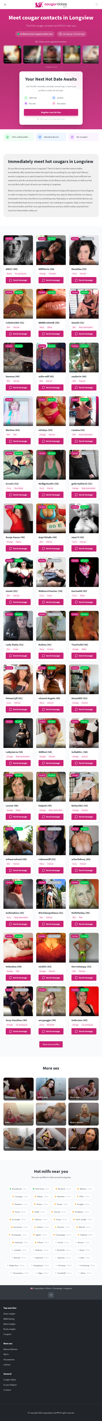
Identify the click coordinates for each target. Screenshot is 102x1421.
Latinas (6, 1364)
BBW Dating (8, 1318)
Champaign (57, 1288)
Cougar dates (9, 1379)
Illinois (48, 1288)
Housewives (8, 1359)
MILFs (6, 1354)
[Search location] (97, 4)
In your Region (10, 1384)
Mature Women (10, 1349)
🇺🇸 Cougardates (37, 1288)
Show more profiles (51, 1044)
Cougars (7, 1334)
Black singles (9, 1323)
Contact (7, 1389)
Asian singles (9, 1313)
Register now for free (51, 112)
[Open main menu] (5, 4)
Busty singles (9, 1329)
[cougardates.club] (51, 4)
